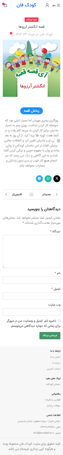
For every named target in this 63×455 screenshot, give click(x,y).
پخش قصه (31, 110)
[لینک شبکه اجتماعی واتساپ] (48, 178)
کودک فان (46, 34)
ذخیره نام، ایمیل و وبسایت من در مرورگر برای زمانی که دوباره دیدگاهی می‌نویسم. (33, 323)
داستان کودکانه (53, 384)
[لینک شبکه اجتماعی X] (56, 178)
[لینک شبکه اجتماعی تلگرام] (39, 178)
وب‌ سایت (54, 304)
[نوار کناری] (58, 140)
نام (57, 273)
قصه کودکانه (31, 19)
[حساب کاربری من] (47, 5)
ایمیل (55, 288)
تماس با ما (55, 357)
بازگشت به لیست (31, 194)
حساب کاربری (53, 369)
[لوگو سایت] (26, 5)
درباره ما (56, 363)
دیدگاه (55, 231)
